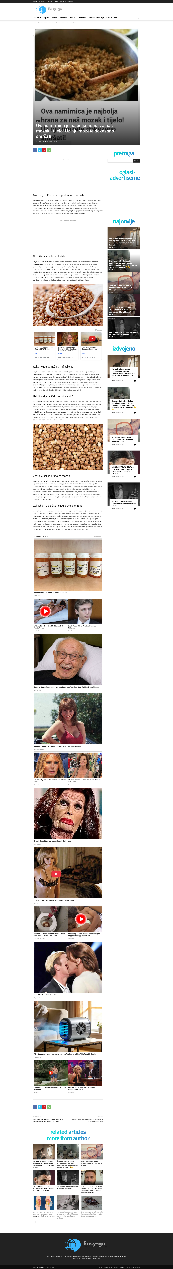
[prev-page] (34, 1222)
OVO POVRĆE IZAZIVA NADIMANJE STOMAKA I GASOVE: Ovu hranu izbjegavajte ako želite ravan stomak (44, 1214)
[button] (137, 18)
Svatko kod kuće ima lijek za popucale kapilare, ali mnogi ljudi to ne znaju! (91, 1163)
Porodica (83, 18)
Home (34, 23)
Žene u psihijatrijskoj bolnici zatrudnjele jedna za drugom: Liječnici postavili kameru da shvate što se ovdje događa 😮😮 (123, 264)
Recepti (54, 18)
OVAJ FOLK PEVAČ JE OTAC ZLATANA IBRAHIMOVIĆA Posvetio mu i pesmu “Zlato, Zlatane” (43, 1188)
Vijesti (46, 18)
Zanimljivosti (112, 18)
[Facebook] (35, 150)
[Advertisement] (68, 174)
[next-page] (37, 1222)
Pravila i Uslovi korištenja (66, 1)
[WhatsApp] (49, 150)
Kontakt (50, 1)
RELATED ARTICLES (67, 1132)
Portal (39, 141)
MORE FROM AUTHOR (67, 1138)
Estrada (73, 18)
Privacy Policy (42, 1)
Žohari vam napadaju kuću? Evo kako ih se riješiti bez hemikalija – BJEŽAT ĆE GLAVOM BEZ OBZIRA (92, 1214)
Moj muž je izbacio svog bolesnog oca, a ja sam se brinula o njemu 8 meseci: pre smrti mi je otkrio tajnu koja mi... (122, 242)
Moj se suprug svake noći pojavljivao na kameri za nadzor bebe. (123, 333)
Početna (35, 1)
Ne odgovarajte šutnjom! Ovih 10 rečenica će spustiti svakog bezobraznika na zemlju (48, 1120)
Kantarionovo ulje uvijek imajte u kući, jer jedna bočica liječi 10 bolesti (87, 1120)
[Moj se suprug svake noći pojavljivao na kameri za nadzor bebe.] (68, 1177)
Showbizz (63, 18)
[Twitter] (40, 150)
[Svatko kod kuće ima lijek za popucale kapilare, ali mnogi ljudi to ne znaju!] (92, 1151)
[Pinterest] (44, 150)
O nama (56, 1)
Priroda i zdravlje (96, 18)
